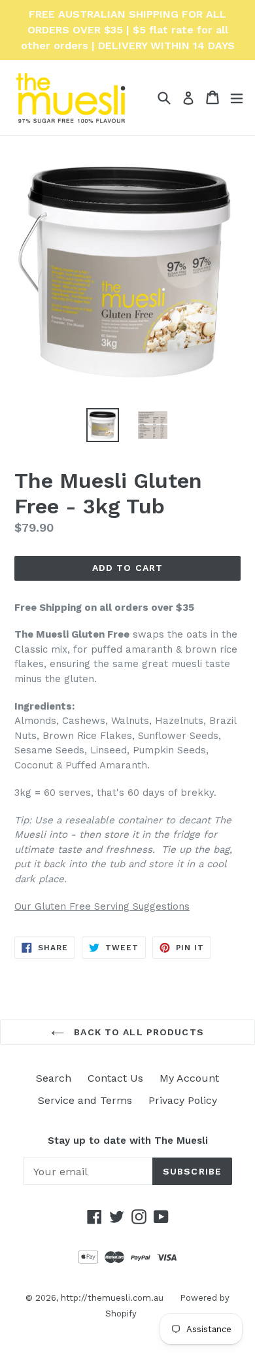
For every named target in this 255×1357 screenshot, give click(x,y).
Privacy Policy (182, 1100)
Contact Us (115, 1078)
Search (53, 1078)
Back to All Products (137, 1032)
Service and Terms (85, 1100)
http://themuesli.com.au (112, 1298)
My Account (189, 1078)
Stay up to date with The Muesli (128, 1140)
